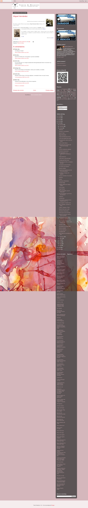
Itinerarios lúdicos (60, 405)
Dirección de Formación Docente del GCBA (61, 311)
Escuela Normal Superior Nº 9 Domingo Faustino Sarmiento (60, 374)
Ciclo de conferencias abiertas (65, 149)
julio (60, 240)
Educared (59, 317)
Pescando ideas (60, 462)
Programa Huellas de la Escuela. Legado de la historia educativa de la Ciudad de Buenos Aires (61, 471)
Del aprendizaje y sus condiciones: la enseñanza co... (65, 154)
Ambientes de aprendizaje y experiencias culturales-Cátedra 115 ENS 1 (60, 262)
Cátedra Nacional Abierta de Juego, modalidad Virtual (60, 305)
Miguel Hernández (62, 134)
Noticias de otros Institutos (69, 93)
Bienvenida (58, 89)
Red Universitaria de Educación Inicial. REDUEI (61, 485)
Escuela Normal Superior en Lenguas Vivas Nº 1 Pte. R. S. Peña (61, 326)
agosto (60, 238)
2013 (59, 117)
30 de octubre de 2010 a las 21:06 (21, 58)
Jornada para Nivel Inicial (64, 160)
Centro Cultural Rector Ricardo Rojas (61, 294)
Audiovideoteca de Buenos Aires (60, 273)
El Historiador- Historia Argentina (60, 320)
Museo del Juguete (60, 434)
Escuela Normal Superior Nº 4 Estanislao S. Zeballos (60, 351)
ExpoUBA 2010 (62, 231)
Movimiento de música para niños (60, 420)
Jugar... (60, 147)
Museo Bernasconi (60, 425)
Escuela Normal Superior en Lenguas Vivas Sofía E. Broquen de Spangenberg (61, 332)
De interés (73, 89)
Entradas (60, 107)
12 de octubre (61, 187)
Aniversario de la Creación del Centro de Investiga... (65, 145)
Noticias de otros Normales (64, 94)
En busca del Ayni (62, 229)
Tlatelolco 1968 (62, 224)
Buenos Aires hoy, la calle (64, 209)
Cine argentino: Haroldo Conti (65, 202)
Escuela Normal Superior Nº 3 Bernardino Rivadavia (61, 346)
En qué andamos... (66, 90)
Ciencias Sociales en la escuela (65, 175)
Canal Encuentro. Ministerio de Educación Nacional (61, 287)
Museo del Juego (60, 432)
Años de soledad (62, 228)
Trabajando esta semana (67, 97)
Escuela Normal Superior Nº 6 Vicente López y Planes (61, 360)
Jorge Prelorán (62, 189)
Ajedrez (60, 179)
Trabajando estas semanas (62, 99)
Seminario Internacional (63, 151)
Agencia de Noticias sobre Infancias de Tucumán (61, 257)
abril (60, 245)
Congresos (64, 89)
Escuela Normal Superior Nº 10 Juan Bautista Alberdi (61, 341)
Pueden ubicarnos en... (61, 63)
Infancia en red (60, 386)
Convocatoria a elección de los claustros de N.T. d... (65, 200)
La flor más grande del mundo (65, 138)
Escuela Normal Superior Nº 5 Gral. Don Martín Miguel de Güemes (61, 356)
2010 (59, 123)
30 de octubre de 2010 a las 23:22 (21, 65)
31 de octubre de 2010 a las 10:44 (21, 71)
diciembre (61, 124)
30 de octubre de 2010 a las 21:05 (21, 52)
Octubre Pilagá (62, 182)
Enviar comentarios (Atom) (36, 94)
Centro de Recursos (68, 46)
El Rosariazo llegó (60, 322)
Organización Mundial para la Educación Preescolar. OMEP (61, 458)
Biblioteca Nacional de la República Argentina (60, 277)
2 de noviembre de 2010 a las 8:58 (22, 83)
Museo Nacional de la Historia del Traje (61, 440)
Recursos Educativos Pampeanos (61, 478)
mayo (60, 243)
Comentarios (61, 109)
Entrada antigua (49, 90)
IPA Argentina (59, 403)
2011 (59, 121)
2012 (59, 119)
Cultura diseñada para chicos (65, 136)
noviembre (61, 126)
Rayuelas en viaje (60, 475)
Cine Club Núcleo (60, 300)
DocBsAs (61, 177)
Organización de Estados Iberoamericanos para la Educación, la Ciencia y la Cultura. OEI (61, 453)
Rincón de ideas (21, 43)
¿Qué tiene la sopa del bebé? (65, 158)
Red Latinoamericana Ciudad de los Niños (61, 481)
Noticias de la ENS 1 (62, 91)
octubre (61, 128)
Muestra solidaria (62, 168)
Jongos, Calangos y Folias (64, 207)
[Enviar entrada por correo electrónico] (33, 41)
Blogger (52, 505)
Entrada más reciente (18, 90)
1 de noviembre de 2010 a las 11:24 (22, 77)
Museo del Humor (60, 430)
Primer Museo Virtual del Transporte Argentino (61, 465)
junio (60, 241)
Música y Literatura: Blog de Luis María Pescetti (61, 447)
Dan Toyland (59, 308)
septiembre (61, 236)
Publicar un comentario (19, 85)
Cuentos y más (60, 302)
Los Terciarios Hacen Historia (65, 220)
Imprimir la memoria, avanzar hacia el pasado (65, 215)
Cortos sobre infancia (63, 142)
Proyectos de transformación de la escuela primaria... (65, 171)
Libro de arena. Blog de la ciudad (61, 410)
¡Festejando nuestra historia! (64, 164)
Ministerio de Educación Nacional (61, 417)
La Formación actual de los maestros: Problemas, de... (65, 218)
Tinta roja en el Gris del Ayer (64, 212)
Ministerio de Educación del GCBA (61, 413)
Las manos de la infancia (64, 166)
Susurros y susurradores (64, 131)
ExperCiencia (59, 377)
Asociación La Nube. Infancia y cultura (61, 270)
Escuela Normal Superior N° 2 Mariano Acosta (60, 337)
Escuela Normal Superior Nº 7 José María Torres (60, 365)
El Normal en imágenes (61, 65)
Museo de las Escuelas (59, 428)
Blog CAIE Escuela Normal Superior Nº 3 (61, 281)
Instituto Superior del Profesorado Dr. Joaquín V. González (61, 400)
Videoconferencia (62, 156)
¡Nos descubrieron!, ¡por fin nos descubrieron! (65, 194)
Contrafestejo (61, 198)
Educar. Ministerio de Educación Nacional (61, 315)
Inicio (34, 90)
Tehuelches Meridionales (64, 180)
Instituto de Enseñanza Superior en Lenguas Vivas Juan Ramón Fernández (61, 391)
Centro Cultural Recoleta (60, 291)
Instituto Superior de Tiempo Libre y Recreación (61, 396)
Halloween (61, 129)
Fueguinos (61, 196)
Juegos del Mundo (60, 407)
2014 (59, 116)
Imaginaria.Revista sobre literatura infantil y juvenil (60, 383)
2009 (59, 247)
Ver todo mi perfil (60, 57)
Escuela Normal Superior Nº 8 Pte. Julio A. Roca (60, 369)
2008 (59, 249)
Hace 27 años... (62, 133)
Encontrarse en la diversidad (64, 226)
